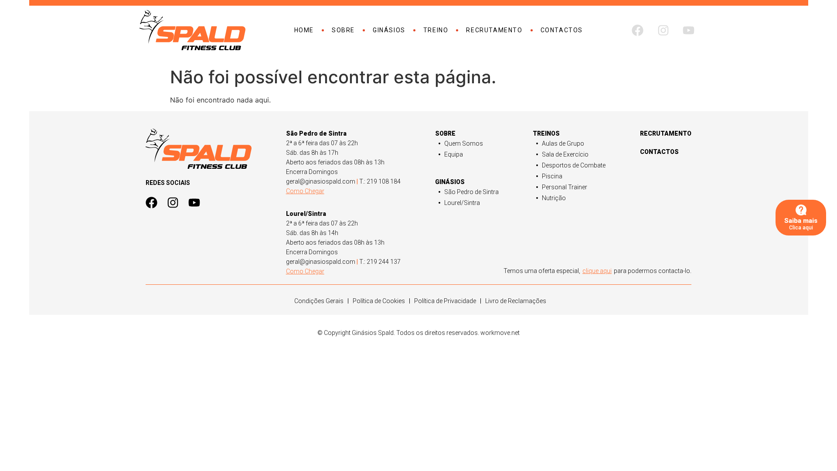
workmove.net (500, 332)
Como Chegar (305, 191)
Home (304, 30)
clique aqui (597, 270)
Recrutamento (494, 30)
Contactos (562, 30)
